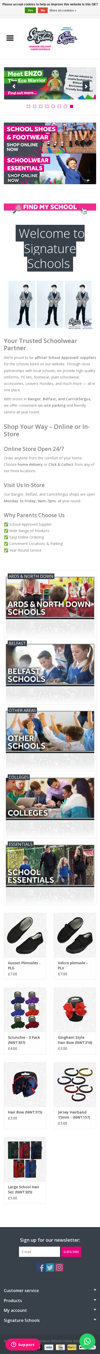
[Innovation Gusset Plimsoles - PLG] (25, 935)
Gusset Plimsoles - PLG (24, 965)
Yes (30, 10)
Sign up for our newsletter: (50, 1240)
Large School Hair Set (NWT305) (23, 1189)
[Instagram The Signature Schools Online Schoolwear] (59, 1267)
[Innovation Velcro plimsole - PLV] (75, 935)
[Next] (86, 86)
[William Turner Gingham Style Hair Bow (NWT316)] (75, 1010)
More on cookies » (63, 10)
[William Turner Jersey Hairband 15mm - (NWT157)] (75, 1084)
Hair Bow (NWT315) (25, 1112)
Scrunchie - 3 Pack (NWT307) (24, 1040)
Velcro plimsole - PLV (73, 965)
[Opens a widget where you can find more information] (23, 1345)
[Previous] (14, 86)
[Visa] (48, 1347)
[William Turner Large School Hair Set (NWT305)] (25, 1159)
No (43, 10)
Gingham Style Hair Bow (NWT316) (75, 1040)
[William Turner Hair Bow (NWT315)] (25, 1084)
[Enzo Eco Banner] (50, 83)
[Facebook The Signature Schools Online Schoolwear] (41, 1267)
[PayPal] (71, 1347)
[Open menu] (10, 38)
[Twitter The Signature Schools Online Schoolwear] (50, 1267)
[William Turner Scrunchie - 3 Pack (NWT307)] (25, 1010)
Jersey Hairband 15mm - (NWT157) (74, 1115)
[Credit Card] (59, 1347)
